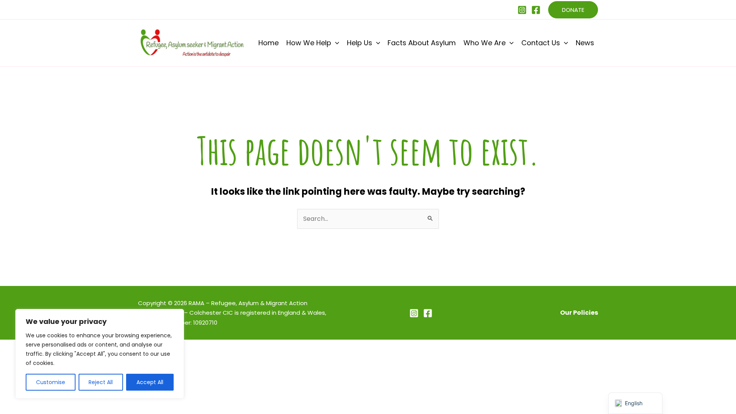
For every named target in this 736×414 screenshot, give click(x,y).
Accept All (149, 382)
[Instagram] (522, 10)
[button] (573, 9)
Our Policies (579, 312)
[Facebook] (535, 10)
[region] (99, 354)
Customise (50, 382)
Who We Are (484, 43)
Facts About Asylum (422, 43)
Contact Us (540, 43)
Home (268, 43)
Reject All (101, 382)
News (585, 43)
